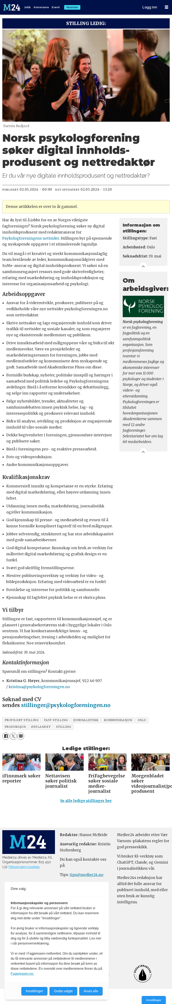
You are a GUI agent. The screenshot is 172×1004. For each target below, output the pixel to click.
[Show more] (143, 266)
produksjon (15, 727)
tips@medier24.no (86, 874)
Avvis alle (91, 991)
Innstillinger (153, 1000)
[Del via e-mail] (20, 736)
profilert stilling (22, 720)
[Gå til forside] (12, 7)
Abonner (72, 7)
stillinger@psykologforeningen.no (65, 705)
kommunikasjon (118, 720)
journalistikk (86, 720)
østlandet (41, 727)
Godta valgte (63, 991)
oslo (142, 720)
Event (56, 7)
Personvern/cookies (24, 867)
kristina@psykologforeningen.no (39, 687)
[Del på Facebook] (5, 736)
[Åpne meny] (166, 7)
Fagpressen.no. (22, 973)
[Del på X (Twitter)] (13, 736)
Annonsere (41, 7)
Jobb (27, 7)
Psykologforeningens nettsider (30, 238)
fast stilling (56, 720)
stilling (63, 727)
